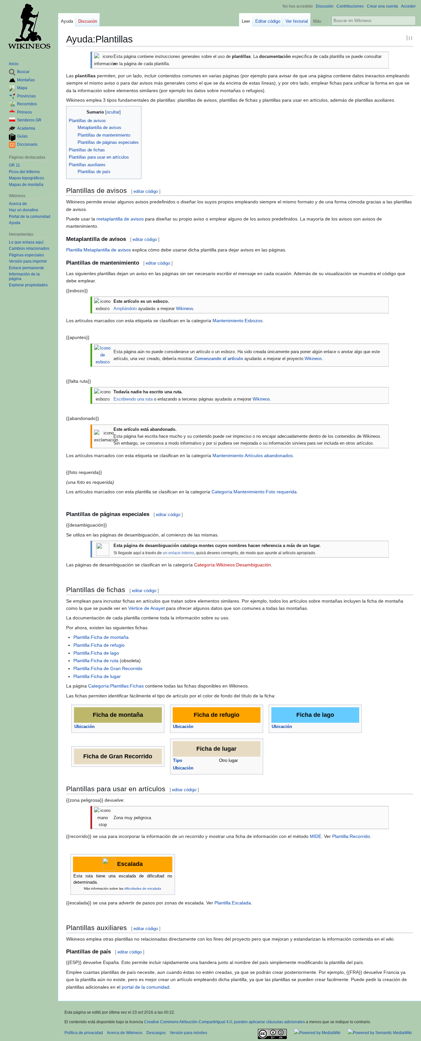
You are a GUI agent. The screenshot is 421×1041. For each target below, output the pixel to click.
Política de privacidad (83, 1032)
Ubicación (84, 726)
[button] (319, 19)
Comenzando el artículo (218, 358)
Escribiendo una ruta (133, 399)
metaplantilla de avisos (120, 218)
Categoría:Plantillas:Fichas (116, 686)
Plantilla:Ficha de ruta (95, 660)
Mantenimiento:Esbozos (237, 320)
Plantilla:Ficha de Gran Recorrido (107, 668)
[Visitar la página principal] (29, 26)
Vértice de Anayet (146, 608)
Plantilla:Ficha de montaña (101, 637)
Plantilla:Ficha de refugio (99, 645)
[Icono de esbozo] (102, 354)
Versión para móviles (188, 1032)
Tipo (177, 760)
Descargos (156, 1032)
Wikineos (184, 308)
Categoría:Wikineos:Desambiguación (232, 564)
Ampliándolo (125, 308)
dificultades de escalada (142, 888)
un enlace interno (178, 553)
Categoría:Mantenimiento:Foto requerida (254, 491)
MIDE (315, 836)
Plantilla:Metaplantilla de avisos (98, 249)
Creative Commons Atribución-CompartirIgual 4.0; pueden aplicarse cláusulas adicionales (224, 1022)
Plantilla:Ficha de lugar (97, 676)
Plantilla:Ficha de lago (96, 653)
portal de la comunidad (145, 987)
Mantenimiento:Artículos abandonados (252, 455)
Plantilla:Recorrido (351, 836)
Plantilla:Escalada (232, 902)
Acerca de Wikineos (124, 1032)
